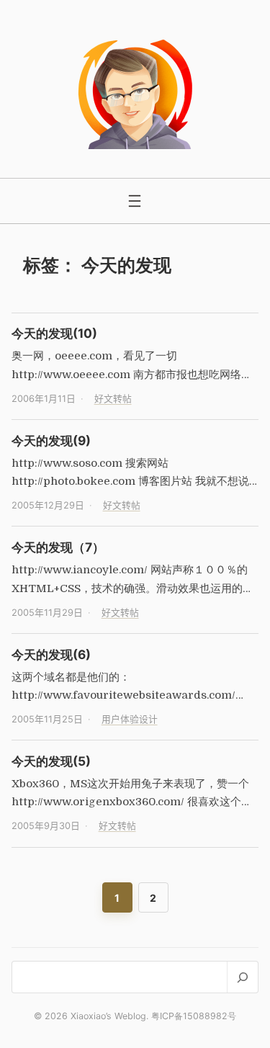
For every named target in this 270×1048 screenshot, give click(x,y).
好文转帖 (113, 398)
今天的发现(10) (54, 333)
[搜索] (242, 977)
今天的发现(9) (51, 440)
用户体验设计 (130, 719)
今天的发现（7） (58, 547)
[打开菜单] (134, 201)
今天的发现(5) (51, 761)
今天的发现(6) (51, 654)
